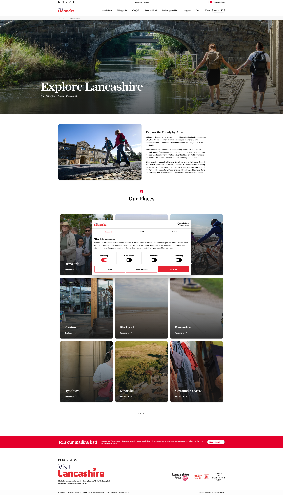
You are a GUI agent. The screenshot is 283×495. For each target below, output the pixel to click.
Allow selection (142, 269)
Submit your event (112, 492)
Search (216, 10)
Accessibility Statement (98, 492)
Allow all (173, 269)
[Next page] (145, 413)
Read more (69, 269)
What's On (136, 10)
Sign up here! (214, 442)
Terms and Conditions (74, 492)
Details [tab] (141, 231)
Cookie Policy (86, 492)
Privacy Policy (62, 492)
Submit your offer (124, 492)
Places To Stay (106, 10)
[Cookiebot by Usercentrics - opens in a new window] (179, 224)
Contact (146, 2)
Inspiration (187, 10)
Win (197, 10)
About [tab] (174, 231)
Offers (207, 10)
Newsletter (138, 2)
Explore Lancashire (169, 10)
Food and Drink (151, 10)
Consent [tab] (108, 232)
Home (59, 18)
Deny (110, 269)
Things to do (122, 10)
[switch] (129, 260)
